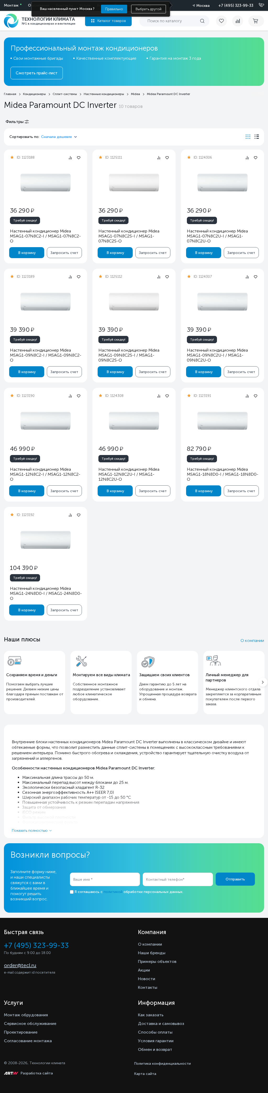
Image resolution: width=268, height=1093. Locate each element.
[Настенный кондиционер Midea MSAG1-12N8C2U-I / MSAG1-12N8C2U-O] (134, 421)
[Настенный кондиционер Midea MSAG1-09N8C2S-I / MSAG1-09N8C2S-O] (134, 301)
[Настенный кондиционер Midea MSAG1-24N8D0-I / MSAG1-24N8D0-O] (45, 540)
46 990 (22, 448)
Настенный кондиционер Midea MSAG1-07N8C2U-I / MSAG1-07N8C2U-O (217, 236)
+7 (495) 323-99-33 (235, 5)
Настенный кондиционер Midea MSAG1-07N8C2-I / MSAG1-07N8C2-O (45, 236)
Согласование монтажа (28, 1040)
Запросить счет (64, 253)
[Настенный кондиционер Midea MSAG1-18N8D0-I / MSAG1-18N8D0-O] (222, 421)
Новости (146, 978)
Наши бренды (151, 952)
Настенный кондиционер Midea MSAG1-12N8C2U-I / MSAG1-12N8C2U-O (128, 474)
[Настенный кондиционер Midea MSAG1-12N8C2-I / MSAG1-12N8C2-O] (45, 421)
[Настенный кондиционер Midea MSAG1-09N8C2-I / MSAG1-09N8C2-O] (45, 301)
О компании (252, 640)
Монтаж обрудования (26, 1014)
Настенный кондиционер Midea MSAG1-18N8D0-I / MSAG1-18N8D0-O (222, 474)
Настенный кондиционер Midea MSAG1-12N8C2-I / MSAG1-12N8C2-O (45, 474)
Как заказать (151, 1014)
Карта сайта (145, 1074)
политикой (113, 892)
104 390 (23, 568)
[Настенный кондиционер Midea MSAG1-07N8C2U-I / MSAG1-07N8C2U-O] (222, 182)
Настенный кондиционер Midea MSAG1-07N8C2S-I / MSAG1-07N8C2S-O (128, 236)
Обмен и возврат (155, 1049)
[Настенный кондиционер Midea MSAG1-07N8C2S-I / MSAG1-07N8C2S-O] (134, 182)
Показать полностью (30, 830)
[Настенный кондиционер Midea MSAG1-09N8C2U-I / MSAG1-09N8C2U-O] (222, 301)
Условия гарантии (156, 1040)
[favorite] (224, 20)
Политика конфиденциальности (162, 1063)
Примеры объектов (157, 961)
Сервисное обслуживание (30, 1023)
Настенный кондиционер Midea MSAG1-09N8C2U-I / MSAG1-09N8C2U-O (217, 355)
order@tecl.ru (20, 965)
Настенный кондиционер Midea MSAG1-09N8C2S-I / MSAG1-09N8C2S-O (128, 355)
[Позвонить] (258, 5)
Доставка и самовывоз (161, 1023)
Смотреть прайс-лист (37, 73)
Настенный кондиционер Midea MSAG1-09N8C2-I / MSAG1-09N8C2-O (45, 355)
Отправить (235, 879)
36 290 (22, 210)
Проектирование (20, 1032)
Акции (144, 970)
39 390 (22, 329)
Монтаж (11, 5)
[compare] (237, 20)
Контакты (147, 987)
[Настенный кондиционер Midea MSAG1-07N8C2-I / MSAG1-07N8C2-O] (45, 182)
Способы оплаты (155, 1032)
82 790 (199, 448)
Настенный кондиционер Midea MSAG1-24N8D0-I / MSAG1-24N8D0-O (46, 593)
